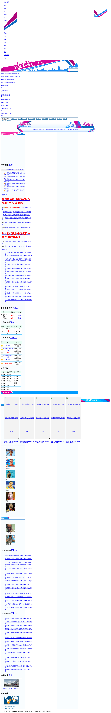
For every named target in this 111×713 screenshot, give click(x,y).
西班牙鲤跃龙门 (7, 212)
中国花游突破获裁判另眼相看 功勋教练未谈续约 (18, 608)
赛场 (4, 102)
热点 (11, 82)
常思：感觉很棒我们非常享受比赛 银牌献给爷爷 (18, 569)
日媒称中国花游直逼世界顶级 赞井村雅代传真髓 (18, 585)
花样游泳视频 (49, 129)
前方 (11, 76)
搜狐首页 (6, 2)
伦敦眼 (3, 113)
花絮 (16, 76)
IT (4, 23)
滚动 (4, 73)
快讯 (7, 73)
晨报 (2, 115)
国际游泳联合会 (10, 706)
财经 (5, 20)
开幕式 (8, 76)
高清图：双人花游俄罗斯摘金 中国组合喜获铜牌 (18, 633)
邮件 (5, 45)
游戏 (2, 99)
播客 (5, 39)
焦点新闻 (4, 195)
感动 (12, 79)
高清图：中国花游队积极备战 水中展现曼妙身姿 (18, 661)
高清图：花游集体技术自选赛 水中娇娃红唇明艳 (18, 626)
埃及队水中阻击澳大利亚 (12, 190)
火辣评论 (56, 129)
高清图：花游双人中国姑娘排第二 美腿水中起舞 (18, 642)
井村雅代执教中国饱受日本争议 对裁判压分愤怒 (18, 556)
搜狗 (5, 58)
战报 (19, 315)
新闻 (5, 5)
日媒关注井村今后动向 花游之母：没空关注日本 (18, 578)
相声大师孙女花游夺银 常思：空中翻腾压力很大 (18, 604)
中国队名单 (69, 129)
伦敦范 (6, 113)
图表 (7, 102)
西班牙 (8, 359)
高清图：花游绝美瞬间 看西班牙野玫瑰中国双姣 (18, 629)
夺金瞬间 (8, 79)
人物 (9, 113)
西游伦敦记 (14, 119)
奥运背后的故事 (22, 119)
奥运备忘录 (52, 119)
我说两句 (6, 55)
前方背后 (59, 119)
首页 (2, 73)
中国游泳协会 (10, 708)
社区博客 (5, 95)
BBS (5, 52)
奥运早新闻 (31, 119)
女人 (5, 33)
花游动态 (35, 129)
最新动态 (4, 249)
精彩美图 (41, 129)
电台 (13, 82)
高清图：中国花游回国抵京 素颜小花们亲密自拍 (18, 619)
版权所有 (37, 711)
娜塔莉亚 (6, 348)
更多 (10, 675)
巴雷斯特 (6, 355)
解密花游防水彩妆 (10, 180)
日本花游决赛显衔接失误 (12, 183)
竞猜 (8, 99)
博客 (5, 49)
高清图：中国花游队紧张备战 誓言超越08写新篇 (18, 645)
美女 (7, 105)
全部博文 (48, 711)
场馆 (4, 90)
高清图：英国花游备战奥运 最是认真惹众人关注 (18, 658)
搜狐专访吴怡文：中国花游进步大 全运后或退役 (18, 597)
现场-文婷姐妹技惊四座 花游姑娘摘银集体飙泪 (16, 215)
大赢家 (5, 99)
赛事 (4, 79)
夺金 (2, 105)
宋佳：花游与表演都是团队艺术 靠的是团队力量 (18, 670)
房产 (5, 30)
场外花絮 (3, 82)
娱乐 (5, 14)
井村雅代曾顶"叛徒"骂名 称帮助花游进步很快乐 (18, 565)
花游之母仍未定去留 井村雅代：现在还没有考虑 (18, 574)
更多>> (11, 165)
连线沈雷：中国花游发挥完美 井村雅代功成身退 (18, 601)
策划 (2, 108)
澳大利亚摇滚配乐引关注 (12, 186)
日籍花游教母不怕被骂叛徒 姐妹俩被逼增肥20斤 (18, 559)
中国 (8, 352)
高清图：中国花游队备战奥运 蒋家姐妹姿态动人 (18, 649)
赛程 (2, 85)
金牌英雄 (3, 76)
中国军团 (11, 73)
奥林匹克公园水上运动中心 (11, 688)
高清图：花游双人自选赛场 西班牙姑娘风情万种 (18, 638)
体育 (5, 8)
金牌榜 (5, 85)
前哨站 (5, 108)
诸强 (15, 73)
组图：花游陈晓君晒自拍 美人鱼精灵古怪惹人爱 (18, 653)
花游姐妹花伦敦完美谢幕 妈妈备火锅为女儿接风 (18, 581)
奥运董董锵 (8, 120)
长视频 (8, 82)
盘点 (4, 105)
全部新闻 (42, 711)
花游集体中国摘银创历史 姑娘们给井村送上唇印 (18, 588)
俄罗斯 (8, 345)
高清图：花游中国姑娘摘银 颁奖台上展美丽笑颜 (18, 622)
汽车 (5, 26)
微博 (5, 42)
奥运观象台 (45, 119)
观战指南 (75, 129)
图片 (2, 102)
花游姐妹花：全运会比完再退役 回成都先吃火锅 (18, 594)
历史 (2, 90)
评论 (13, 76)
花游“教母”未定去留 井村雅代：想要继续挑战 (18, 246)
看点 (8, 108)
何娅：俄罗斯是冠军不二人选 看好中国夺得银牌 (18, 666)
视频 (5, 36)
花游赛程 (62, 129)
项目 (17, 73)
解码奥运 (38, 119)
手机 (19, 76)
